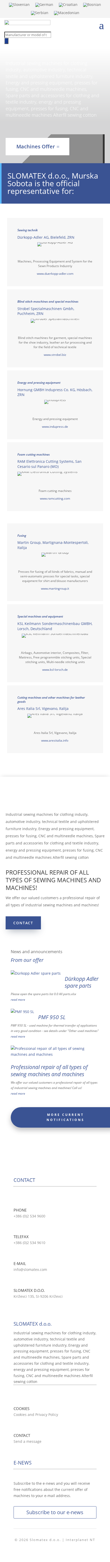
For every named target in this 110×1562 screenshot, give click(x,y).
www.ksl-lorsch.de (55, 669)
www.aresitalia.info (55, 740)
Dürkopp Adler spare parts (81, 982)
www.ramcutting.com (55, 498)
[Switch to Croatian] (68, 6)
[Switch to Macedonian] (66, 14)
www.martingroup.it (55, 588)
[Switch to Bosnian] (92, 6)
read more (18, 999)
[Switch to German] (44, 6)
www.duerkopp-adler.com (55, 273)
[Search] (6, 41)
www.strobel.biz (55, 355)
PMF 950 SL (51, 1017)
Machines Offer (35, 146)
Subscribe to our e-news (54, 1512)
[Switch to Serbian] (39, 14)
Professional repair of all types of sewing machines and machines (49, 1070)
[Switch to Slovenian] (19, 6)
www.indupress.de (55, 426)
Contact (23, 922)
